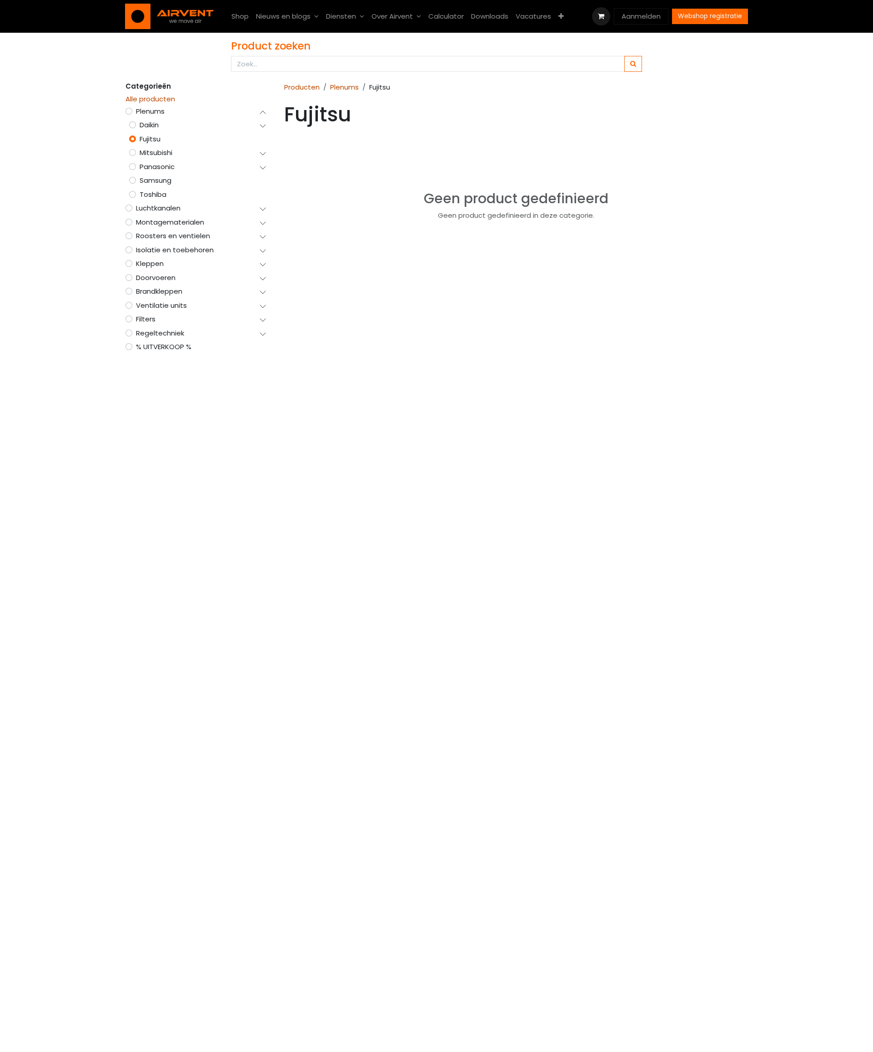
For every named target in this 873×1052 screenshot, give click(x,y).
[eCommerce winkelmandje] (601, 16)
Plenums (344, 87)
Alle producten (150, 99)
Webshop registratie (710, 15)
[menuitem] (240, 16)
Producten (302, 87)
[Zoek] (633, 64)
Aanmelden (641, 16)
